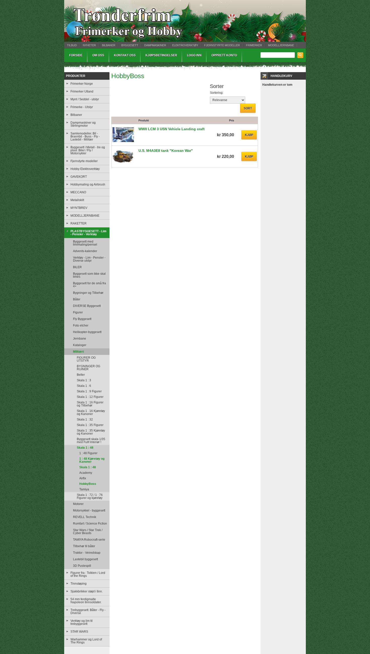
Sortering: (216, 93)
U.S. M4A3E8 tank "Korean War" (165, 151)
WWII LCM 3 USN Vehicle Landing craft (171, 129)
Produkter (75, 76)
